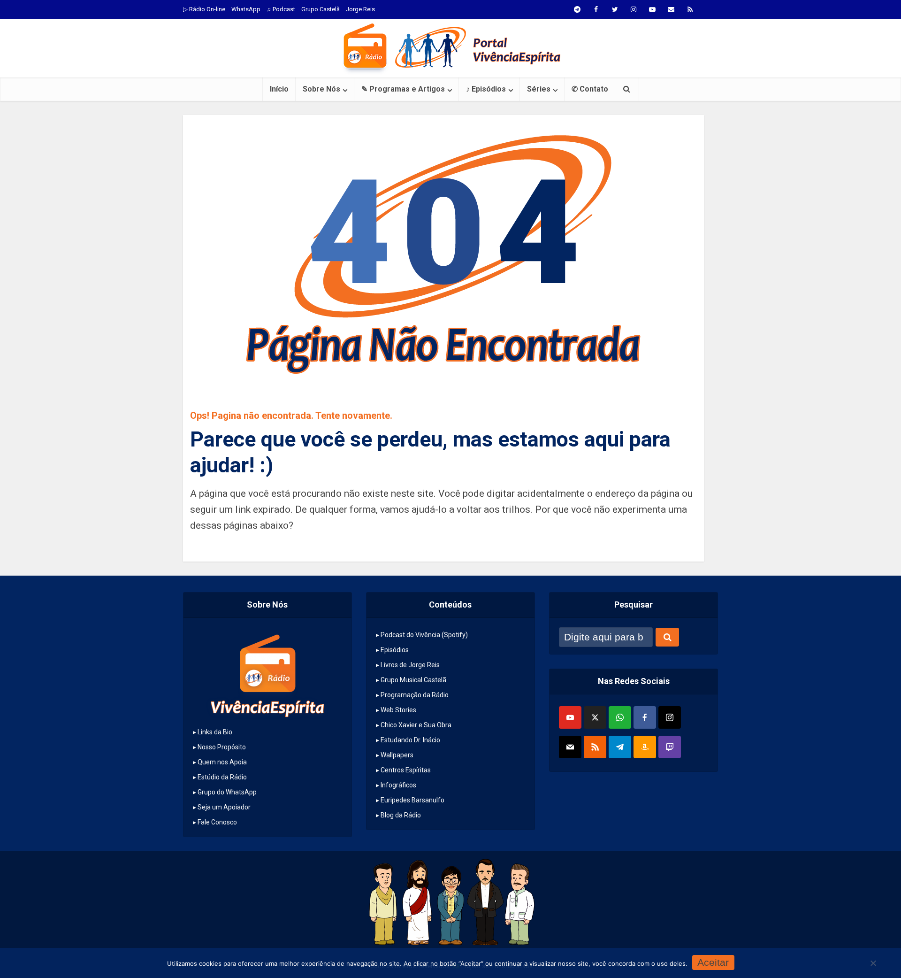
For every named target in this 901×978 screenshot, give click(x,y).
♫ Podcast (281, 9)
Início (279, 89)
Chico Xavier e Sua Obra (416, 725)
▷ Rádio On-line (204, 9)
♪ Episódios (486, 89)
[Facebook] (645, 717)
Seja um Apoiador (224, 807)
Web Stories (398, 710)
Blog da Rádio (401, 815)
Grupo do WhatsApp (227, 792)
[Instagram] (669, 717)
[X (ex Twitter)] (595, 717)
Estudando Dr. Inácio (410, 740)
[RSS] (595, 747)
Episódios (395, 650)
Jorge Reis (360, 9)
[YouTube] (570, 717)
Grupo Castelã (320, 9)
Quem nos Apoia (222, 762)
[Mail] (570, 747)
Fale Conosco (217, 822)
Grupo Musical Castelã (413, 680)
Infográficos (398, 785)
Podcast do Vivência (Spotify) (424, 635)
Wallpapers (397, 755)
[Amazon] (645, 747)
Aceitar (713, 962)
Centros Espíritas (406, 770)
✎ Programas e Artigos (403, 89)
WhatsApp (245, 9)
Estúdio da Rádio (222, 777)
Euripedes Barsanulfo (412, 800)
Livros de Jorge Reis (410, 665)
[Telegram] (620, 747)
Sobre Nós (321, 89)
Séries (538, 89)
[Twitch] (669, 747)
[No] (873, 963)
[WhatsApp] (620, 717)
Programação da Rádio (415, 695)
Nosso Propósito (222, 747)
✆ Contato (590, 89)
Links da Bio (215, 732)
